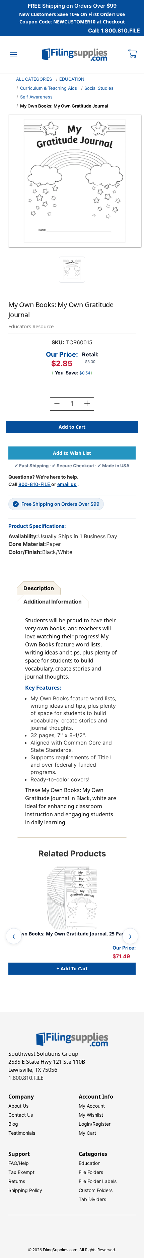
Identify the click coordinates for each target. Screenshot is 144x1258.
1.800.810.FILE (26, 1077)
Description (38, 588)
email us (67, 484)
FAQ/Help (18, 1163)
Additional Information (52, 601)
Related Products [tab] (72, 853)
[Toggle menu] (13, 54)
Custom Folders (96, 1190)
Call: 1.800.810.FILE (114, 30)
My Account (92, 1106)
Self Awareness (36, 96)
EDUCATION (71, 79)
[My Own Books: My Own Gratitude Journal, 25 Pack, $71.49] (72, 897)
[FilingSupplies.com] (74, 55)
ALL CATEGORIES (34, 79)
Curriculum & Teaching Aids (48, 88)
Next (130, 936)
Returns (16, 1181)
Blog (13, 1124)
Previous (14, 936)
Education (89, 1163)
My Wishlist (91, 1115)
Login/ (85, 1124)
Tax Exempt (21, 1172)
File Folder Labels (98, 1181)
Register (101, 1124)
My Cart (87, 1133)
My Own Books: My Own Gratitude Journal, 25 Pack (67, 934)
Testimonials (21, 1133)
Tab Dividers (92, 1199)
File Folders (91, 1172)
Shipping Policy (25, 1190)
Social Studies (99, 88)
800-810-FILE (34, 484)
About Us (18, 1106)
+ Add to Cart (72, 968)
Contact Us (20, 1115)
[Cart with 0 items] (132, 55)
